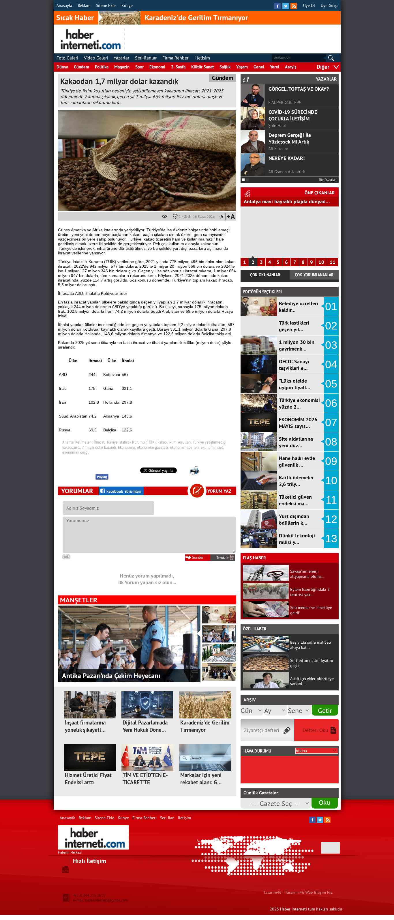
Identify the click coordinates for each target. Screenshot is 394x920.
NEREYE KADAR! (287, 158)
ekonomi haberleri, (185, 447)
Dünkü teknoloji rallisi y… (297, 538)
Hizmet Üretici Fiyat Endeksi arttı (88, 779)
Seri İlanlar (146, 58)
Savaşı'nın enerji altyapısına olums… (307, 574)
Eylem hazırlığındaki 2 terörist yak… (310, 592)
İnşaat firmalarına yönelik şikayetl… (85, 726)
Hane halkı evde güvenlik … (297, 461)
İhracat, (99, 442)
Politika (101, 67)
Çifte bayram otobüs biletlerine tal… (284, 201)
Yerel (274, 67)
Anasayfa (64, 5)
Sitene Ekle (106, 5)
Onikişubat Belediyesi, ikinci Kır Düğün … (121, 675)
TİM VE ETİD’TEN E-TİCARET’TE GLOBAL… (145, 782)
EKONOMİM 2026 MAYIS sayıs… (298, 422)
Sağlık (224, 67)
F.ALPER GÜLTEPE (284, 102)
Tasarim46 (272, 892)
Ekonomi (157, 67)
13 (331, 538)
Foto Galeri (67, 58)
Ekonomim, (127, 447)
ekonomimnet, (212, 447)
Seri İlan (167, 817)
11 (332, 262)
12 (331, 519)
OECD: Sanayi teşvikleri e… (294, 364)
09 (331, 461)
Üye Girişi (329, 5)
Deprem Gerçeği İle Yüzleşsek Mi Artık (290, 138)
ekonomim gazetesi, (153, 447)
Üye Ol (309, 5)
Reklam (84, 5)
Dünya (62, 67)
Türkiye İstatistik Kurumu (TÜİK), (131, 442)
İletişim (202, 58)
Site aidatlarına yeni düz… (296, 442)
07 (331, 422)
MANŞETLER (78, 599)
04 (331, 364)
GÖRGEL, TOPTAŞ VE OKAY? (299, 88)
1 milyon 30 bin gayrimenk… (296, 345)
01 (331, 306)
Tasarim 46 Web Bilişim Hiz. (309, 892)
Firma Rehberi (176, 58)
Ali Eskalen (278, 148)
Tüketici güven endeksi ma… (295, 500)
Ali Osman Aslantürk (286, 171)
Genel (259, 67)
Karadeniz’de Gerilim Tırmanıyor (196, 18)
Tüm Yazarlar (327, 180)
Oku (325, 802)
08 (331, 442)
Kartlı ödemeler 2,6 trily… (296, 480)
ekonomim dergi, (75, 452)
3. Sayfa (178, 67)
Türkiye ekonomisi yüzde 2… (299, 403)
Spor (139, 67)
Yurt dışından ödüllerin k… (294, 519)
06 (331, 403)
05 (331, 384)
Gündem (81, 67)
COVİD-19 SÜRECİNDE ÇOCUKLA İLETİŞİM (293, 115)
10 (321, 262)
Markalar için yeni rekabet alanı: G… (201, 779)
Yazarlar (121, 58)
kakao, (163, 442)
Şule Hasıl (277, 125)
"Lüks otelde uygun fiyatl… (294, 384)
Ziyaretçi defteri (261, 730)
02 (331, 326)
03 (331, 345)
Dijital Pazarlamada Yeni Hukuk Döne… (145, 726)
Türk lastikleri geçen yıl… (294, 326)
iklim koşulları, (180, 442)
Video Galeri (96, 58)
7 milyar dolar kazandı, (99, 447)
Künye (127, 5)
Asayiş (290, 67)
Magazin (122, 67)
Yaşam (242, 67)
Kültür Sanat (202, 67)
